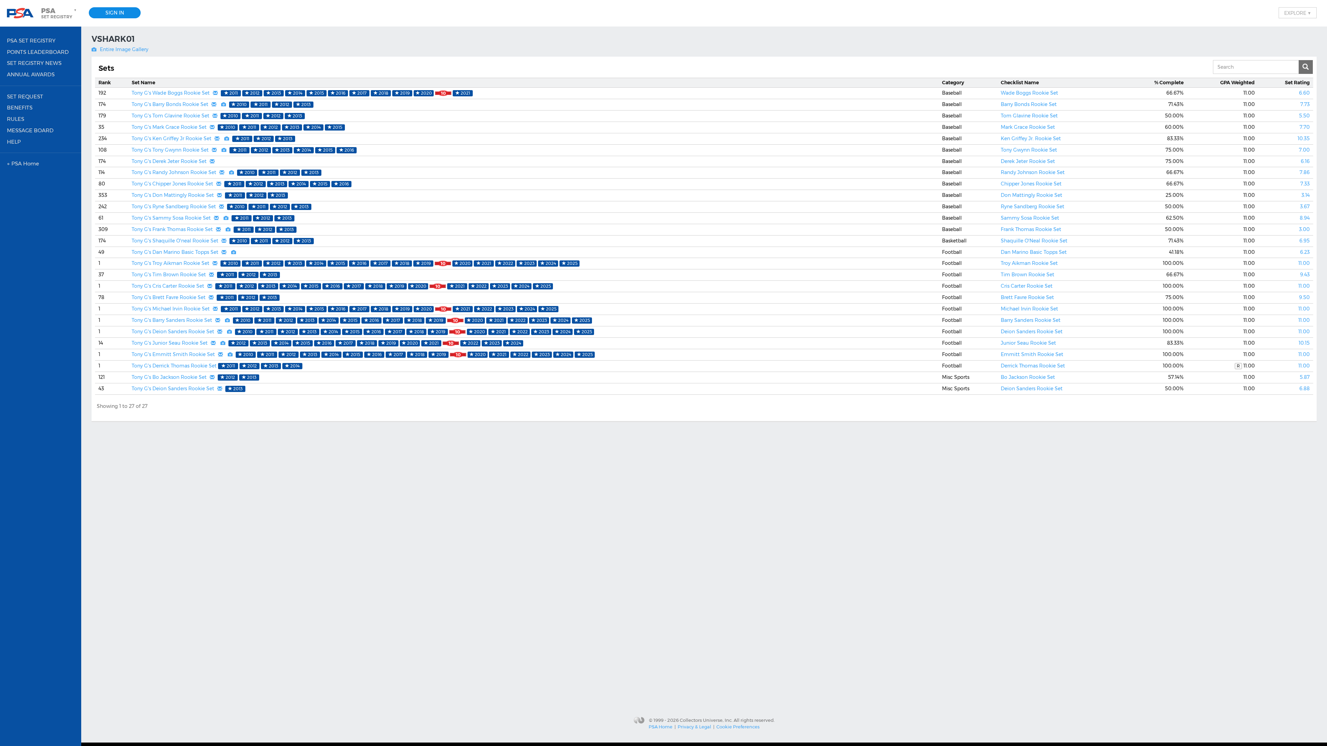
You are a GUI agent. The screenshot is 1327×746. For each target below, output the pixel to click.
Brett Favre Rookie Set (1027, 297)
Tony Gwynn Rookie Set (1029, 150)
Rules (15, 119)
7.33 (1305, 184)
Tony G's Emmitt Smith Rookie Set (173, 354)
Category (953, 82)
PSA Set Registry (31, 40)
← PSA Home (23, 163)
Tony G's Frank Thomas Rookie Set (172, 229)
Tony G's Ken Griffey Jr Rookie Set (171, 138)
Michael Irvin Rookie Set (1029, 309)
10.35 (1304, 138)
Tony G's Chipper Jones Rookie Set (172, 184)
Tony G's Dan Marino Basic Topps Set (175, 252)
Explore (1297, 12)
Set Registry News (34, 63)
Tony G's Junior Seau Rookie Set (170, 343)
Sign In (114, 13)
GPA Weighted (1237, 82)
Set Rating (1297, 82)
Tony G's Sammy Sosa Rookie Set (171, 218)
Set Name (143, 82)
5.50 (1304, 116)
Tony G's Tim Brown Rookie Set (169, 274)
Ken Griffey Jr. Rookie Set (1031, 138)
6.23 (1305, 252)
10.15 (1304, 343)
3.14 (1305, 195)
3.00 (1304, 229)
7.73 (1305, 104)
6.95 (1304, 241)
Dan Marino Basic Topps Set (1034, 252)
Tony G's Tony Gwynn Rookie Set (170, 150)
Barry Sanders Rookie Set (1031, 320)
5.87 (1305, 377)
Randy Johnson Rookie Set (1033, 172)
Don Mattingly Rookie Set (1031, 195)
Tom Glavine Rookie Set (1029, 116)
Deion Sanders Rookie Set (1032, 331)
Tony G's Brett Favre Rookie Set (169, 297)
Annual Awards (31, 74)
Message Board (30, 130)
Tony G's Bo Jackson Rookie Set (169, 377)
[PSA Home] (23, 13)
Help (14, 141)
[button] (59, 13)
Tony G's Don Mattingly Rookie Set (173, 195)
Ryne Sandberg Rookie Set (1032, 206)
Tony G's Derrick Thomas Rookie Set (174, 366)
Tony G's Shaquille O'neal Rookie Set (175, 241)
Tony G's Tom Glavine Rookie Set (170, 116)
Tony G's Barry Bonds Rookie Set (170, 104)
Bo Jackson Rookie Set (1028, 377)
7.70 (1305, 127)
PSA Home (660, 726)
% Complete (1169, 82)
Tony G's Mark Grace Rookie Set (169, 127)
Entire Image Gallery (124, 49)
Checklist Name (1020, 82)
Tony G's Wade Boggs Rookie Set (171, 93)
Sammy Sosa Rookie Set (1030, 218)
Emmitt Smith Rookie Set (1032, 354)
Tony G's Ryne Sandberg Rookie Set (174, 206)
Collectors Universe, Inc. (706, 720)
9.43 (1305, 274)
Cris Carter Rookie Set (1027, 286)
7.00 (1304, 150)
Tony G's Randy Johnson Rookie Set (174, 172)
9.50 (1304, 297)
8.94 (1305, 218)
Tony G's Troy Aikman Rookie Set (170, 263)
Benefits (19, 107)
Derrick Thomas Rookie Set (1033, 366)
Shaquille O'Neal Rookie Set (1034, 241)
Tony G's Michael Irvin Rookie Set (171, 309)
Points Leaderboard (38, 52)
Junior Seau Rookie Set (1028, 343)
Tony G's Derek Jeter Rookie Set (169, 161)
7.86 (1305, 172)
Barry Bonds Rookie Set (1029, 104)
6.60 (1304, 93)
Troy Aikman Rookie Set (1029, 263)
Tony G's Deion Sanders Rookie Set (173, 331)
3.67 (1305, 206)
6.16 (1305, 161)
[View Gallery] (223, 104)
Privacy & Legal (694, 726)
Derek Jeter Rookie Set (1028, 161)
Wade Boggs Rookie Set (1029, 93)
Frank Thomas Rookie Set (1031, 229)
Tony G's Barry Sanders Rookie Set (172, 320)
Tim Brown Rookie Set (1027, 274)
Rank (104, 82)
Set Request (25, 96)
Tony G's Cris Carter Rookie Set (168, 286)
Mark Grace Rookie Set (1028, 127)
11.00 (1304, 263)
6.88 (1304, 388)
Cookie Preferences (738, 726)
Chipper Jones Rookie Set (1031, 184)
